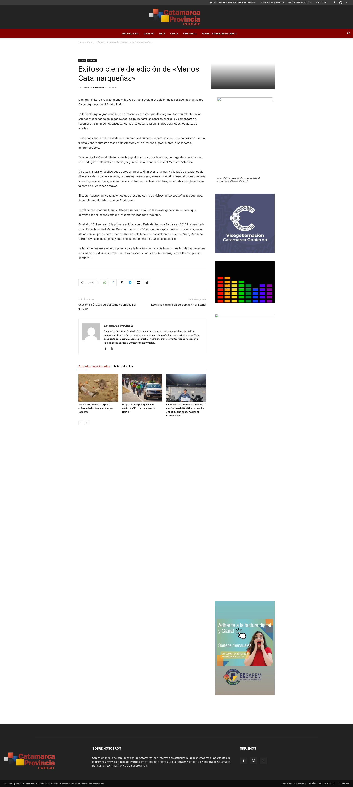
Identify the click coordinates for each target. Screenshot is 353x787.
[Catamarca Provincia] (176, 17)
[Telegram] (129, 282)
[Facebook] (334, 2)
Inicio (81, 42)
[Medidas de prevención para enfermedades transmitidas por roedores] (98, 388)
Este (162, 33)
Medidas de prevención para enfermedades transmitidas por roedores (95, 408)
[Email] (138, 282)
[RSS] (346, 2)
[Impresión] (146, 282)
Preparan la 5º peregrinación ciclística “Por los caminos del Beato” (139, 408)
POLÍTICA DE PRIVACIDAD (300, 2)
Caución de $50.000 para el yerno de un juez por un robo (107, 306)
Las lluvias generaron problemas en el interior (178, 304)
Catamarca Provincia (93, 87)
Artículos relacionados (94, 366)
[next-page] (86, 423)
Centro (149, 33)
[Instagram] (340, 2)
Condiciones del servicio (272, 2)
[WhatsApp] (104, 282)
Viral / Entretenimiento (219, 33)
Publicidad (321, 2)
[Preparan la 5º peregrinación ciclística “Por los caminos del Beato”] (142, 388)
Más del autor (123, 366)
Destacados (130, 33)
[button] (348, 34)
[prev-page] (80, 423)
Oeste (174, 33)
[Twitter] (121, 282)
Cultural (190, 33)
